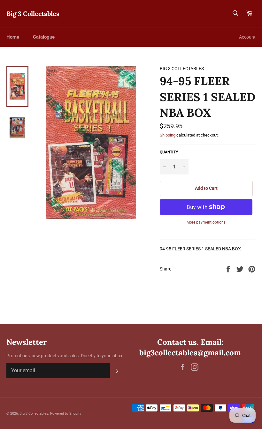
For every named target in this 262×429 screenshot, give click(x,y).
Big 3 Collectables (32, 14)
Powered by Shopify (65, 413)
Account (247, 37)
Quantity (169, 152)
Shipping (167, 135)
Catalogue (44, 37)
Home (12, 37)
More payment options (206, 222)
